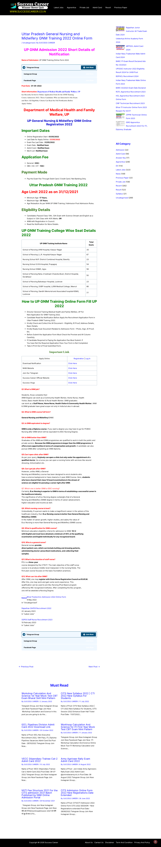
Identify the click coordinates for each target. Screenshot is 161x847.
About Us (89, 842)
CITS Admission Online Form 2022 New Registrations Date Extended (77, 793)
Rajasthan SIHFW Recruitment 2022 (36, 608)
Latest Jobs (58, 7)
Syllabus (119, 194)
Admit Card (97, 7)
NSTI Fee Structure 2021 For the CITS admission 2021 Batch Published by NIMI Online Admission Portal (40, 794)
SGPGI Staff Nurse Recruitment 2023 (37, 620)
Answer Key (121, 158)
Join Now (90, 67)
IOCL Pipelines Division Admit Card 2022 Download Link (38, 725)
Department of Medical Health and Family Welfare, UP (58, 91)
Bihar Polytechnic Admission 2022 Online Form (46, 597)
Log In (87, 358)
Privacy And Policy (142, 842)
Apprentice (71, 7)
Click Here (72, 363)
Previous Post (26, 667)
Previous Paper (120, 7)
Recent (119, 186)
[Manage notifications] (155, 842)
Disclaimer (109, 842)
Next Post (94, 667)
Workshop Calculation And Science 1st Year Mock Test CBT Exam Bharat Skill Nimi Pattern (40, 696)
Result (108, 7)
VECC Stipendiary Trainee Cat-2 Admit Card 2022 (40, 760)
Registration (79, 358)
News (118, 174)
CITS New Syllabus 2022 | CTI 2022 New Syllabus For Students (78, 696)
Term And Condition (124, 842)
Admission (120, 150)
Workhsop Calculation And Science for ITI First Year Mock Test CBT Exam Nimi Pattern (78, 727)
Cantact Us (98, 842)
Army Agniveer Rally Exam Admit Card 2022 (75, 760)
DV (117, 166)
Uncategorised (29, 43)
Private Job (84, 7)
